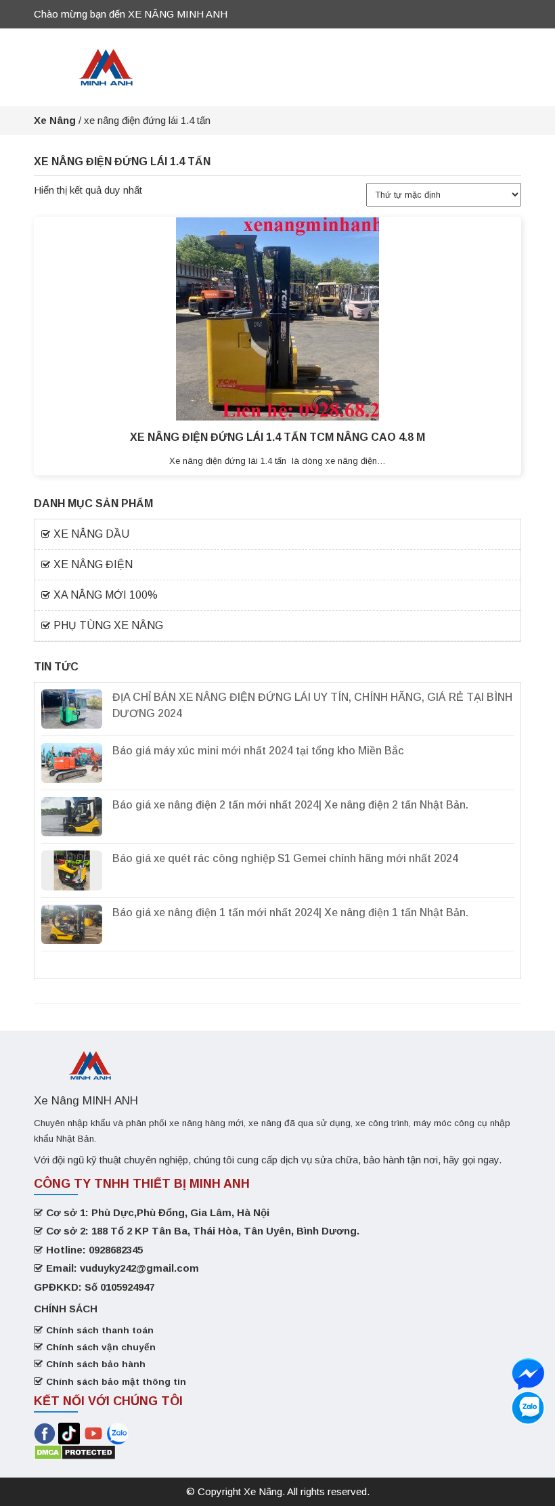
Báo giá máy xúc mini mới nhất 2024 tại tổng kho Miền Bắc (258, 750)
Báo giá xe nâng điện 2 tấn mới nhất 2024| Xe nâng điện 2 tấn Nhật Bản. (290, 805)
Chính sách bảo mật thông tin (116, 1382)
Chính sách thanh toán (100, 1330)
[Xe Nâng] (106, 66)
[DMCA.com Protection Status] (75, 1451)
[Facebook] (45, 1432)
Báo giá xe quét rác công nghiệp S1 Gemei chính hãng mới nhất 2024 (285, 858)
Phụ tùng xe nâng (108, 625)
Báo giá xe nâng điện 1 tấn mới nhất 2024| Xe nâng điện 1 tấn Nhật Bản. (290, 912)
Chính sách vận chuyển (101, 1347)
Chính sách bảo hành (96, 1364)
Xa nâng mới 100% (105, 595)
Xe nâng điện (93, 564)
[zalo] (528, 1374)
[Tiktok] (69, 1432)
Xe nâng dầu (91, 534)
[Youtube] (95, 1432)
